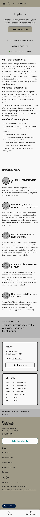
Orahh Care (32, 490)
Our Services (7, 453)
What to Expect (7, 462)
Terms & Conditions (17, 490)
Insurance (5, 472)
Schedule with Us (20, 29)
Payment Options (8, 467)
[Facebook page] (3, 477)
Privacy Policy (6, 490)
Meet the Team (7, 457)
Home (4, 448)
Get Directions (20, 365)
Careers (26, 490)
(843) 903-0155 (22, 46)
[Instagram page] (7, 477)
